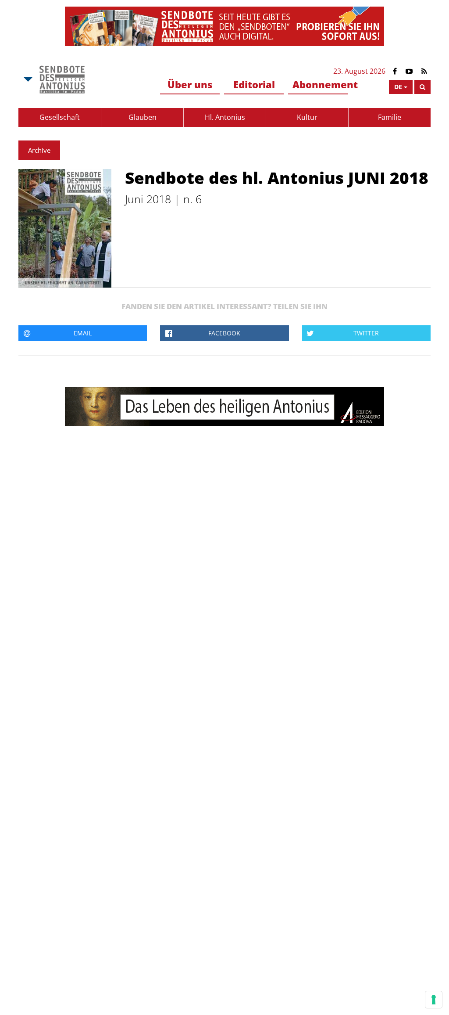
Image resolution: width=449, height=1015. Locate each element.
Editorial (254, 84)
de (398, 87)
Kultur (307, 117)
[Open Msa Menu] (27, 79)
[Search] (422, 87)
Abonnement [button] (320, 84)
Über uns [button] (189, 84)
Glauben (142, 117)
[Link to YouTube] (409, 71)
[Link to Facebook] (394, 71)
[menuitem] (190, 85)
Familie (389, 117)
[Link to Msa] (62, 79)
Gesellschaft (59, 117)
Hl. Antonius (225, 117)
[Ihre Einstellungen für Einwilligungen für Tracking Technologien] (433, 999)
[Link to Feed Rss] (424, 71)
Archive (39, 150)
